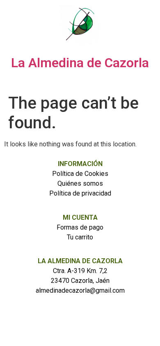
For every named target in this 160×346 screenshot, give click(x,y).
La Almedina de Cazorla (80, 63)
